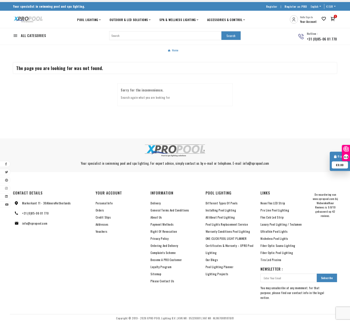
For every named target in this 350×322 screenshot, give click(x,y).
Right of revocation (163, 231)
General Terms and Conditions (169, 210)
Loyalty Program (160, 267)
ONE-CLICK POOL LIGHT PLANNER (226, 238)
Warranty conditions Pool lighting (228, 231)
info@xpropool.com (34, 223)
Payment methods (161, 224)
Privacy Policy (159, 238)
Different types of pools (221, 203)
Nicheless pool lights (274, 238)
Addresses (102, 224)
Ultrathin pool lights (274, 231)
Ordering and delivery (164, 245)
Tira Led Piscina (270, 259)
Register (271, 6)
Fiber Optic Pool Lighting (276, 252)
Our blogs (212, 259)
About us (156, 217)
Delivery (155, 203)
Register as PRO (296, 6)
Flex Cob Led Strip (272, 217)
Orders (100, 210)
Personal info (104, 203)
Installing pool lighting (221, 210)
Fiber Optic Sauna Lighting (277, 245)
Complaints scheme (163, 252)
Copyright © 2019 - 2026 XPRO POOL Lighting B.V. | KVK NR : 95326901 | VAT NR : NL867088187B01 (175, 318)
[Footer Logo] (175, 151)
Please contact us (162, 281)
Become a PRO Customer (166, 259)
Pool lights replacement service (227, 224)
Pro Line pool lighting (274, 210)
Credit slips (103, 217)
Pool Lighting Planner (220, 267)
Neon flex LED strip (272, 203)
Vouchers (101, 231)
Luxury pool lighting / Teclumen (281, 224)
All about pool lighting (220, 217)
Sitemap (155, 274)
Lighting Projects (217, 274)
